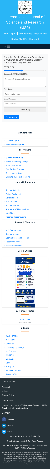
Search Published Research (17, 238)
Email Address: (10, 99)
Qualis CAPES (12, 336)
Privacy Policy (8, 395)
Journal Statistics (13, 190)
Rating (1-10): (9, 67)
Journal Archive (12, 234)
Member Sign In (12, 141)
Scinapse (10, 366)
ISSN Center (11, 340)
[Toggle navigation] (7, 46)
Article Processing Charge (17, 161)
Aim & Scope (11, 202)
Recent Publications (14, 242)
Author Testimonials (14, 194)
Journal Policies (12, 205)
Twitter (9, 432)
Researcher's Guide (14, 173)
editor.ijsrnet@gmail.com (18, 408)
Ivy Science (11, 351)
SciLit (8, 363)
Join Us (5, 391)
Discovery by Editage (15, 347)
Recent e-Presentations (16, 217)
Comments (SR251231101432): (16, 74)
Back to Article (11, 117)
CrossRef (10, 344)
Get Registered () (15, 144)
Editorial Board (12, 198)
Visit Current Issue (13, 230)
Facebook (10, 419)
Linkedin (9, 425)
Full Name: (8, 89)
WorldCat (10, 355)
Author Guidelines (13, 165)
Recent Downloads (14, 245)
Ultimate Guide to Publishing (18, 177)
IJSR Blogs (10, 213)
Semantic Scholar (13, 370)
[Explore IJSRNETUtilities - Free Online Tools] (25, 282)
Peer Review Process (15, 169)
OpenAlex (10, 359)
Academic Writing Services (17, 209)
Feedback (6, 387)
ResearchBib (11, 374)
